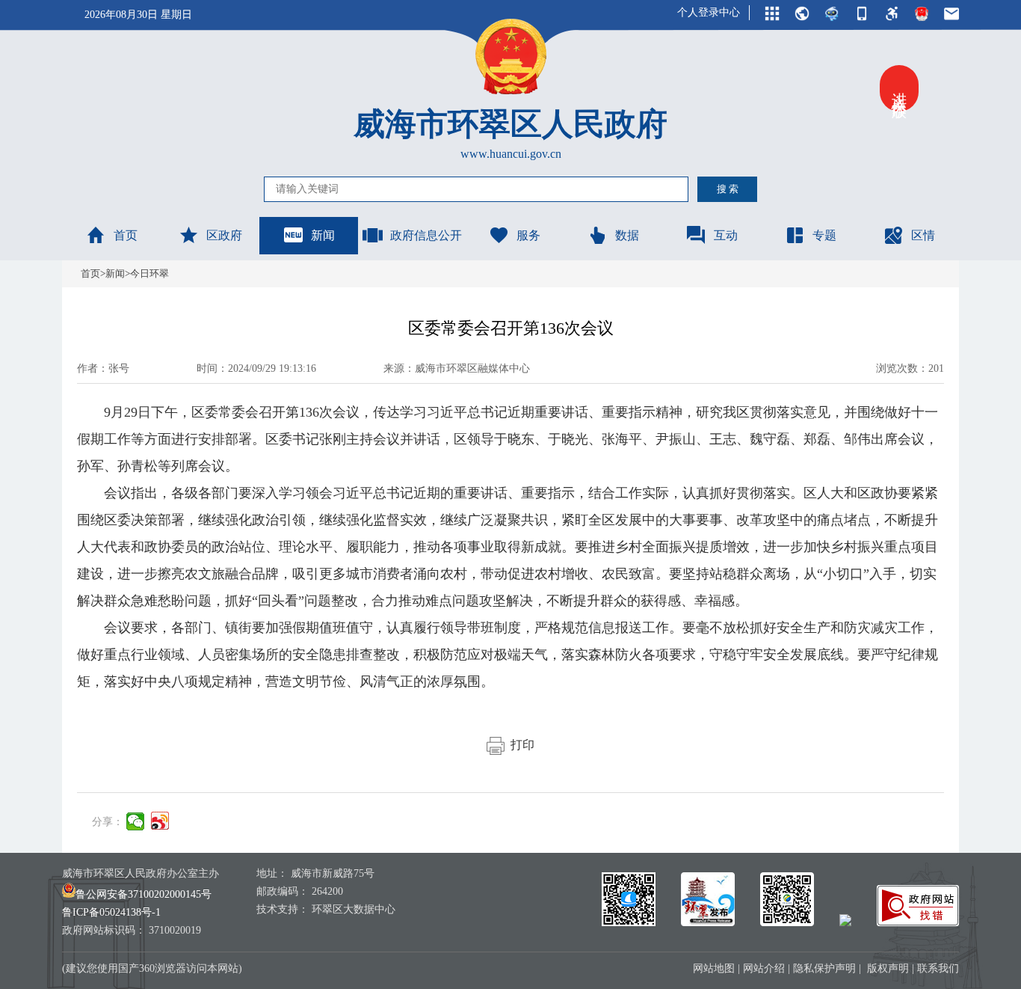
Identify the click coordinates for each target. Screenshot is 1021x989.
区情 (923, 235)
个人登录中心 (708, 12)
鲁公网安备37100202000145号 (143, 894)
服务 (528, 235)
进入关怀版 (899, 88)
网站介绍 (764, 968)
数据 (627, 235)
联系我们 (938, 968)
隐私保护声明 (824, 968)
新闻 (323, 235)
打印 (519, 744)
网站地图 (714, 968)
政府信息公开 (426, 235)
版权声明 (888, 968)
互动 (726, 235)
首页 (126, 235)
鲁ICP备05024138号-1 (111, 912)
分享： (107, 821)
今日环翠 (149, 273)
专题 (824, 235)
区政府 (224, 235)
